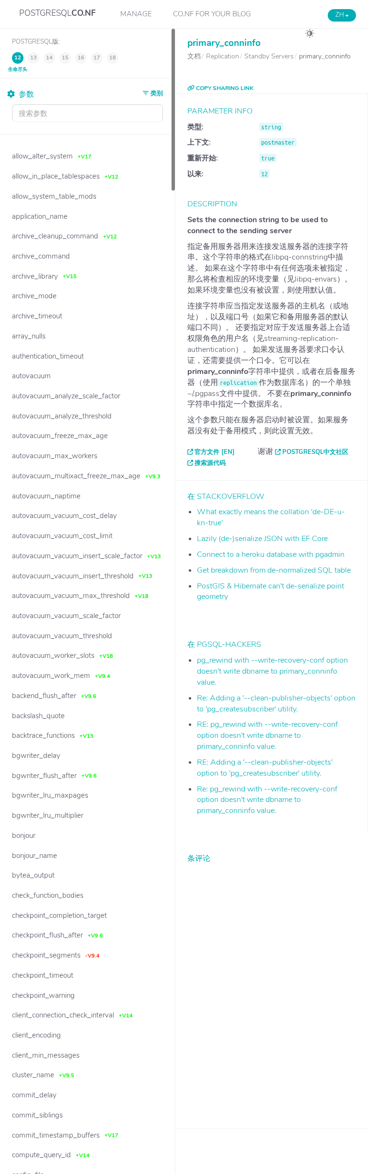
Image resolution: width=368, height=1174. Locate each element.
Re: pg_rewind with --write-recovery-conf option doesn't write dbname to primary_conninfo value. (267, 800)
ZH (340, 15)
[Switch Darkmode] (310, 35)
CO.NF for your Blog (212, 14)
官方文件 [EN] (215, 452)
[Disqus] (271, 988)
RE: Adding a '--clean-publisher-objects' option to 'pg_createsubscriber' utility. (265, 768)
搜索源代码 (210, 463)
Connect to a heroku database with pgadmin (271, 554)
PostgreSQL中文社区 (315, 452)
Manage (136, 14)
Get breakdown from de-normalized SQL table (274, 570)
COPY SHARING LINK (224, 88)
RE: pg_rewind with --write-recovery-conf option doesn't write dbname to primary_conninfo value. (267, 735)
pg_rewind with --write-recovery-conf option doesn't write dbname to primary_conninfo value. (272, 671)
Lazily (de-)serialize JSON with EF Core (262, 538)
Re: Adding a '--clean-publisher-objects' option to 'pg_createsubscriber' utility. (276, 703)
